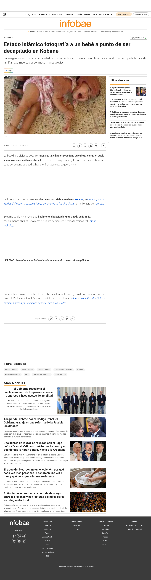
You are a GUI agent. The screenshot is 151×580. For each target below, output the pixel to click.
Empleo (76, 529)
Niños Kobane (44, 370)
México (87, 14)
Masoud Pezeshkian (91, 32)
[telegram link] (19, 541)
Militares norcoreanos (57, 32)
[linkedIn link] (24, 541)
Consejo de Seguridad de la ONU (111, 32)
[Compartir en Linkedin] (90, 145)
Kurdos (80, 370)
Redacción (76, 525)
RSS (47, 556)
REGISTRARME (124, 14)
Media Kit (105, 544)
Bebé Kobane (27, 370)
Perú (95, 14)
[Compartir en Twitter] (85, 145)
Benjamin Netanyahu (74, 32)
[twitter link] (19, 535)
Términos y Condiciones (134, 525)
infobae (7, 38)
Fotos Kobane (11, 370)
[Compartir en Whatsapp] (74, 145)
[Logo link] (75, 23)
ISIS (26, 374)
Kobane (79, 199)
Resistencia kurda (12, 374)
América (48, 525)
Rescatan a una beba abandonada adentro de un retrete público (52, 260)
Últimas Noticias (48, 552)
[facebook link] (14, 535)
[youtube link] (14, 541)
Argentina (43, 14)
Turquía (100, 203)
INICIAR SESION (141, 14)
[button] (4, 14)
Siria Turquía (60, 374)
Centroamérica (105, 14)
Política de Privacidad (134, 529)
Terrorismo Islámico (41, 374)
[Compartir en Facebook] (79, 145)
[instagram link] (24, 535)
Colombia (69, 14)
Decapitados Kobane (63, 370)
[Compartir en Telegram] (96, 145)
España (78, 14)
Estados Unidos (56, 14)
